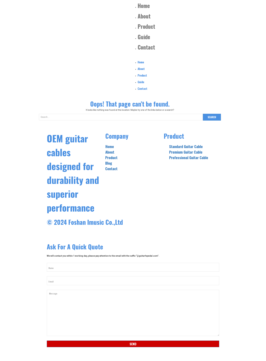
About (144, 16)
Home (144, 6)
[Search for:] (121, 119)
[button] (177, 56)
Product (146, 26)
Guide (144, 37)
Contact (146, 47)
